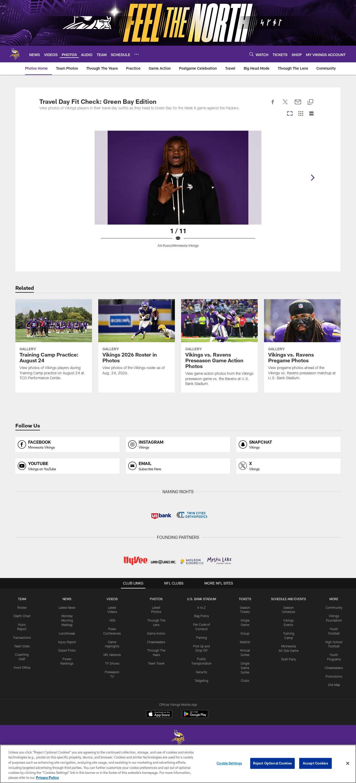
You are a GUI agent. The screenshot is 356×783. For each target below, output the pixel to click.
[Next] (312, 177)
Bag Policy (201, 616)
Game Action (156, 633)
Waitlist (245, 642)
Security (201, 672)
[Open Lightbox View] (178, 192)
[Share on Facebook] (273, 105)
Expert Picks (67, 650)
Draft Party (288, 659)
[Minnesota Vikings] (178, 738)
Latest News (67, 607)
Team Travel (156, 663)
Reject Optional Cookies (272, 763)
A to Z (201, 607)
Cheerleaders (156, 642)
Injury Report (67, 642)
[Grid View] (300, 114)
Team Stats (22, 646)
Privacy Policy (47, 777)
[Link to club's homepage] (14, 54)
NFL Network (112, 654)
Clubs (245, 680)
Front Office (22, 667)
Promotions (334, 676)
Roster (22, 607)
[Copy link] (310, 102)
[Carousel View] (290, 114)
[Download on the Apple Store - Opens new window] (159, 714)
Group (245, 633)
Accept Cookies (315, 763)
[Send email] (298, 105)
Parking (201, 637)
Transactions (22, 637)
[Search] (251, 54)
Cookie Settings (229, 763)
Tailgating (201, 680)
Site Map (334, 684)
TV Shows (112, 663)
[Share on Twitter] (285, 105)
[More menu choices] (136, 54)
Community (334, 607)
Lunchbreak (67, 633)
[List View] (311, 114)
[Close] (347, 763)
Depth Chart (22, 616)
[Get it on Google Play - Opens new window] (195, 716)
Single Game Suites (245, 667)
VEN (112, 620)
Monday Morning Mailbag (67, 620)
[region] (178, 764)
